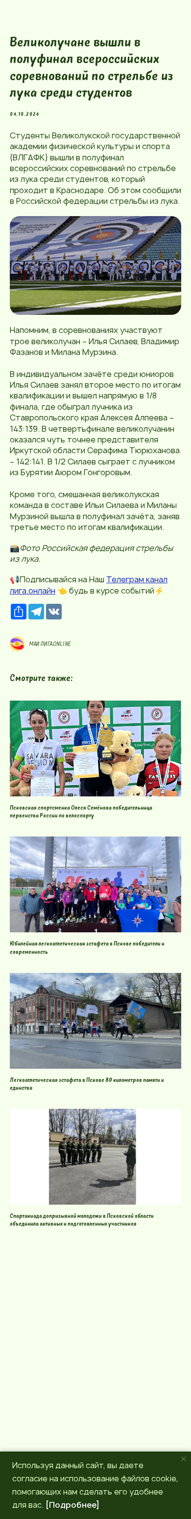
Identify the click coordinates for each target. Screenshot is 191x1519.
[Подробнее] (72, 1504)
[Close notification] (184, 1459)
